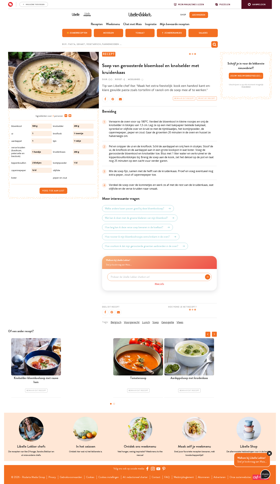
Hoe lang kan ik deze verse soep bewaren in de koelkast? (134, 227)
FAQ (167, 477)
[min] (65, 115)
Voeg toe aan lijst (53, 190)
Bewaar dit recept (184, 98)
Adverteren (220, 477)
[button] (256, 4)
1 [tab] (111, 404)
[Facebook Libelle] (147, 469)
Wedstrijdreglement (184, 477)
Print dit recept (206, 98)
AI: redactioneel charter (135, 477)
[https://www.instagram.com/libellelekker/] (153, 469)
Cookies (90, 477)
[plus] (69, 115)
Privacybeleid (246, 87)
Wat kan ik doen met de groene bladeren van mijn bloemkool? (136, 218)
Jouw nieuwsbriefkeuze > (246, 75)
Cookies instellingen (108, 477)
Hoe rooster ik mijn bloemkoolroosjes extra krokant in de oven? (137, 237)
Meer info (159, 283)
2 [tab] (114, 404)
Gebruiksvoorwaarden (71, 477)
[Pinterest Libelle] (164, 469)
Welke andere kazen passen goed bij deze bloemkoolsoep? (134, 208)
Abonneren (204, 477)
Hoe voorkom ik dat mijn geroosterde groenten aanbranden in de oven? (141, 246)
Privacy (52, 477)
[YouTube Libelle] (158, 469)
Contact (156, 477)
